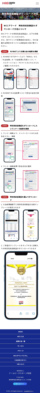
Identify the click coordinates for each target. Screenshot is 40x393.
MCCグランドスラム (21, 356)
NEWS (20, 332)
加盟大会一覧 (20, 341)
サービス (21, 346)
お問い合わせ (20, 364)
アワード (21, 351)
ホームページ (20, 384)
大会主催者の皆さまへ (21, 360)
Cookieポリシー (29, 391)
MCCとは (20, 336)
